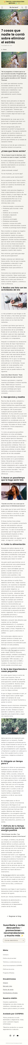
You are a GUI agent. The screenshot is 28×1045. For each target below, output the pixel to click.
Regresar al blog (15, 916)
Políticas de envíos (8, 969)
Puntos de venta (8, 989)
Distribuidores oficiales (10, 993)
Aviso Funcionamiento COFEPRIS (12, 965)
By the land (6, 875)
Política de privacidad (9, 958)
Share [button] (5, 49)
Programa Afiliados (8, 973)
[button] (2, 7)
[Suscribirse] (23, 940)
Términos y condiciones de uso (12, 962)
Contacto (5, 954)
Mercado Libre (7, 986)
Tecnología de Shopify (18, 1043)
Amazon (5, 983)
